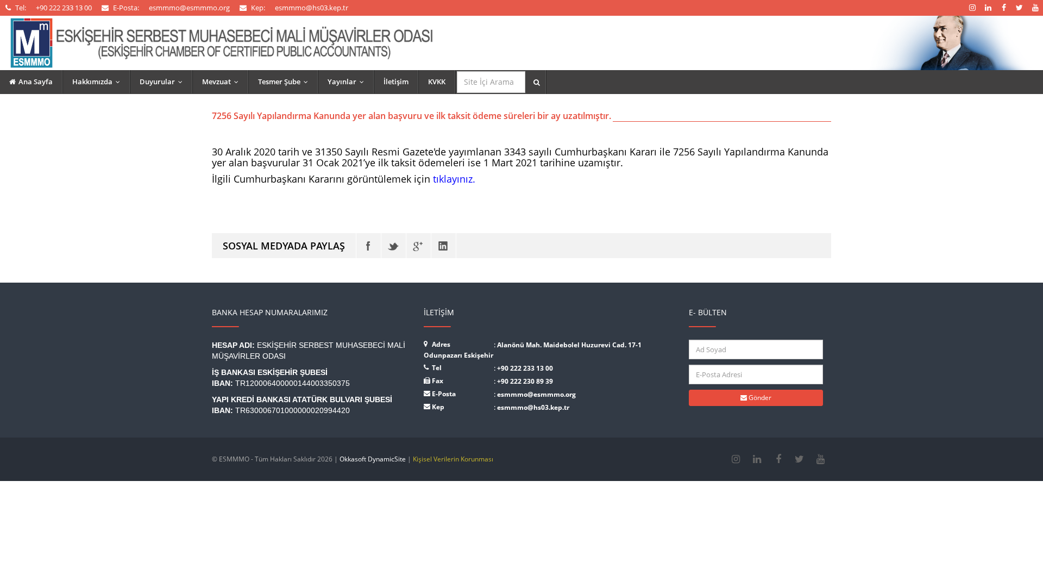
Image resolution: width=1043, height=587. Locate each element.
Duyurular (163, 81)
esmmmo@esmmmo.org (536, 394)
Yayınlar (348, 81)
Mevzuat (222, 81)
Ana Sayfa (35, 81)
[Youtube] (820, 459)
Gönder (759, 397)
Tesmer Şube (285, 81)
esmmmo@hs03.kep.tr (533, 407)
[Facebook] (368, 245)
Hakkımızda (98, 81)
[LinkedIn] (443, 245)
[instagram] (735, 459)
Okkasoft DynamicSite (373, 459)
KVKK (436, 81)
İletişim (396, 81)
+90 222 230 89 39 (525, 381)
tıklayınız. (454, 178)
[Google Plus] (418, 245)
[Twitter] (393, 245)
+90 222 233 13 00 (525, 368)
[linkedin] (756, 459)
